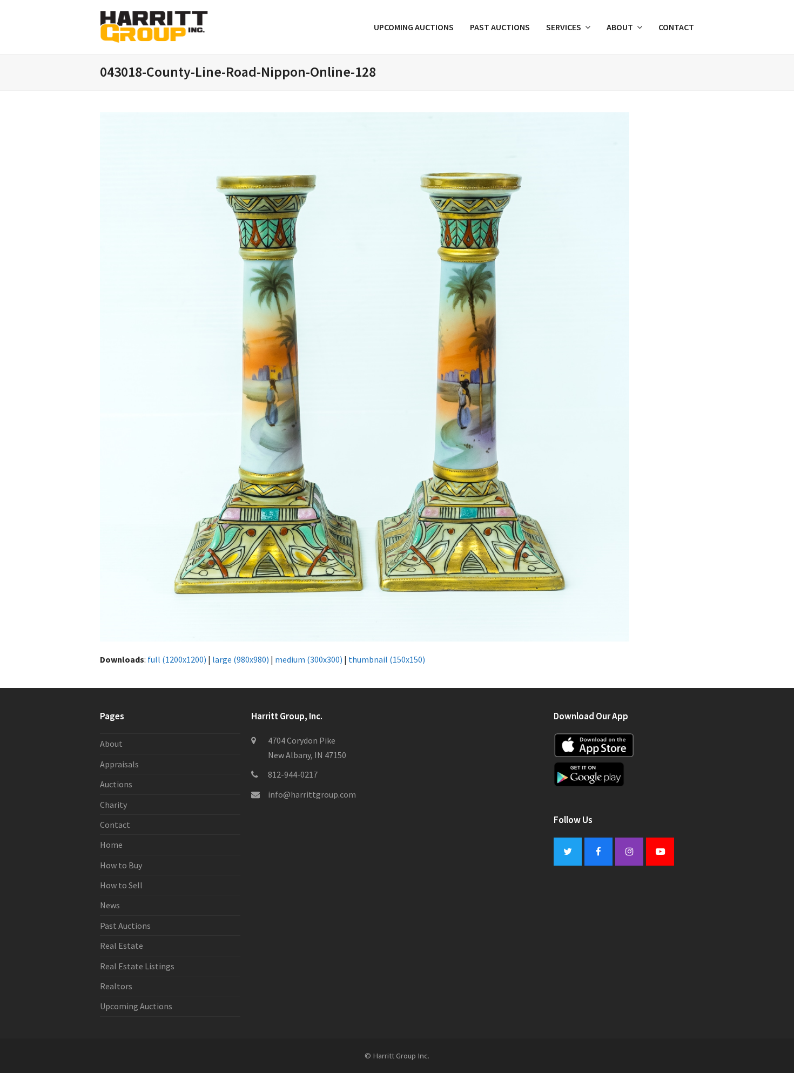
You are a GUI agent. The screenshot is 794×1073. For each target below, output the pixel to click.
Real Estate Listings (137, 966)
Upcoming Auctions (136, 1006)
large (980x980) (240, 659)
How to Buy (121, 865)
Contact (115, 824)
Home (111, 844)
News (110, 905)
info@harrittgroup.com (312, 794)
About (111, 743)
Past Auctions (125, 925)
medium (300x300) (308, 659)
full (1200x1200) (176, 659)
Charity (113, 804)
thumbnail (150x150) (386, 659)
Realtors (116, 986)
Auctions (116, 784)
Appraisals (119, 764)
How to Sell (121, 885)
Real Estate (121, 945)
